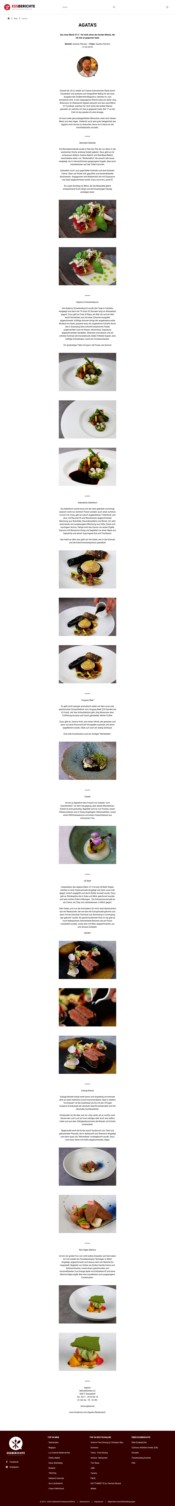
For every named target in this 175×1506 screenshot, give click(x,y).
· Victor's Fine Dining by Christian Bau (106, 1442)
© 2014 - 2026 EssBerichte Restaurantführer (57, 1502)
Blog (15, 18)
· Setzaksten (53, 1442)
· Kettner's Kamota (56, 1478)
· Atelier (93, 1488)
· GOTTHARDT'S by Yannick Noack (105, 1483)
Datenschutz (85, 1502)
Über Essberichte (139, 1442)
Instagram (14, 1467)
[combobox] (89, 7)
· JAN (92, 1468)
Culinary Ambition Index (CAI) (145, 1447)
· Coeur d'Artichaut (56, 1488)
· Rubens (51, 1468)
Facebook (13, 1462)
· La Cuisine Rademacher (59, 1452)
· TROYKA (52, 1473)
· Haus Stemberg (55, 1463)
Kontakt (135, 1452)
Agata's (24, 18)
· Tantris (93, 1473)
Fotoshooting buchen (141, 1458)
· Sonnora (94, 1447)
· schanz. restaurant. (99, 1458)
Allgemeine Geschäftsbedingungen (121, 1502)
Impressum (98, 1502)
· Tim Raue (94, 1463)
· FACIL (93, 1478)
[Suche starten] (114, 7)
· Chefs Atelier (54, 1458)
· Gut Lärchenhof (55, 1483)
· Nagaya (52, 1447)
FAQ (133, 1463)
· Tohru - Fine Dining (99, 1452)
